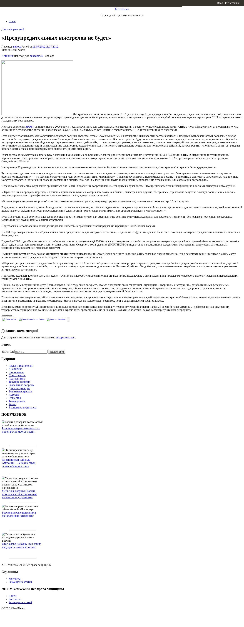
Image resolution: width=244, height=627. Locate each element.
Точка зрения (17, 401)
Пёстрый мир (17, 378)
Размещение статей (20, 581)
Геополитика (16, 372)
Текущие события (19, 381)
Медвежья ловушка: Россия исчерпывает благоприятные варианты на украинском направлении (19, 495)
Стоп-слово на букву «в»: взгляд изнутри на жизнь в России (21, 545)
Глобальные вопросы (21, 384)
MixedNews (122, 9)
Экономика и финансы (22, 407)
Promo (12, 404)
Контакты (15, 578)
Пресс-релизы (17, 375)
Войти (12, 595)
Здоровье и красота (20, 391)
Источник (7, 55)
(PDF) (29, 126)
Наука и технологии (21, 365)
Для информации (12, 29)
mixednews (36, 55)
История (14, 394)
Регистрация (232, 2)
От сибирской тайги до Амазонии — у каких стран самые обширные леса (19, 463)
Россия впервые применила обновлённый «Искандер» (19, 514)
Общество (15, 397)
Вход (220, 2)
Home (12, 21)
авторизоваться (65, 337)
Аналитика (15, 368)
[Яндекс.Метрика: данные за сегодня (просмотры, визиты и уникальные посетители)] (29, 614)
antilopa (17, 46)
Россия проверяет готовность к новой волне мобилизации (21, 430)
